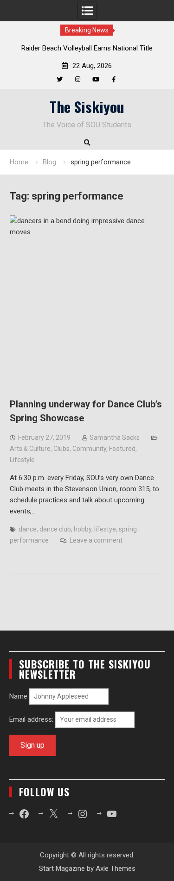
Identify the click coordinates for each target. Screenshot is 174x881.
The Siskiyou (87, 106)
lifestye (105, 529)
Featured (122, 448)
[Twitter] (60, 79)
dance (28, 529)
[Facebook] (114, 79)
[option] (87, 48)
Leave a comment (96, 540)
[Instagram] (78, 79)
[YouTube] (96, 79)
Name (18, 696)
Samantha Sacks (115, 437)
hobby (82, 529)
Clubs (61, 448)
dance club (55, 529)
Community (89, 448)
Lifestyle (22, 459)
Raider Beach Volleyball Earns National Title (87, 48)
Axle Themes (115, 868)
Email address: (32, 719)
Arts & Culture (30, 448)
